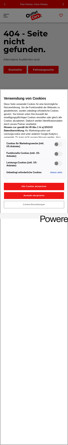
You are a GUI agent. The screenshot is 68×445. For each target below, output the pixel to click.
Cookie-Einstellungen (34, 204)
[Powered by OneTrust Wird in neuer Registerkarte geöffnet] (53, 216)
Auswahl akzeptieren (34, 195)
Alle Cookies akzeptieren (34, 186)
